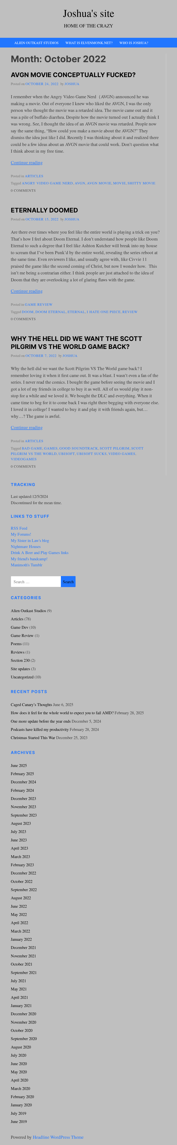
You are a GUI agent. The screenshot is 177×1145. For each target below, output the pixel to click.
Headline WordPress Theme (58, 1137)
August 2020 (21, 1047)
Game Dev (19, 627)
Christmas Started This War (33, 737)
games (51, 448)
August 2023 (21, 823)
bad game (32, 448)
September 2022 (24, 889)
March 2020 (20, 1088)
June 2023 (19, 840)
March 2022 (20, 931)
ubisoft (66, 453)
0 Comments (23, 190)
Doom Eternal (50, 311)
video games (121, 453)
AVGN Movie (99, 183)
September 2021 (24, 972)
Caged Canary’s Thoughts (31, 704)
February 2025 (22, 773)
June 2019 (19, 1121)
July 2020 (18, 1055)
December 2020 (23, 1013)
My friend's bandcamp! (29, 558)
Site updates (20, 668)
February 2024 (22, 790)
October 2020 (21, 1030)
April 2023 (19, 848)
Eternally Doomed (44, 210)
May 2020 (19, 1071)
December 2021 (23, 947)
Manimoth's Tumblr (26, 564)
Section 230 (20, 660)
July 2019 (18, 1113)
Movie (119, 183)
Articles (34, 175)
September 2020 (24, 1038)
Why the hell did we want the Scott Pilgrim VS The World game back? (76, 342)
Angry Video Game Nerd (47, 183)
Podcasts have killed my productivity (40, 729)
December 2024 (23, 781)
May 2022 (19, 914)
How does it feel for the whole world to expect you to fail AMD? (62, 712)
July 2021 (18, 980)
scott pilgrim (115, 448)
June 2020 (19, 1063)
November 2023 (23, 806)
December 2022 (23, 873)
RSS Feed (19, 528)
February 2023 (22, 864)
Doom (28, 311)
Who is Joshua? (133, 42)
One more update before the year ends (41, 721)
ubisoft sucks (92, 453)
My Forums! (21, 534)
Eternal (76, 311)
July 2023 (18, 831)
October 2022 (21, 881)
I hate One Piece (104, 311)
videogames (24, 458)
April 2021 (19, 997)
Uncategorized (22, 676)
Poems (16, 643)
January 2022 (21, 939)
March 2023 (20, 856)
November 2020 (23, 1022)
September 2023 (24, 815)
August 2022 (21, 897)
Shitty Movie (141, 183)
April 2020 (19, 1080)
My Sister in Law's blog (30, 540)
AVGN (80, 183)
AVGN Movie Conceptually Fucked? (73, 75)
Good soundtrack (78, 448)
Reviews (17, 652)
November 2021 (23, 955)
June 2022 (19, 906)
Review (130, 311)
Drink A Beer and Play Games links (39, 552)
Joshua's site (88, 13)
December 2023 (23, 798)
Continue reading (27, 162)
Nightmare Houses (26, 546)
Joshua (72, 83)
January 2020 (21, 1104)
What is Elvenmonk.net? (88, 42)
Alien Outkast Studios (36, 42)
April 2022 (19, 922)
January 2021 (21, 1005)
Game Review (39, 304)
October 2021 (21, 964)
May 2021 (19, 988)
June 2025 (19, 765)
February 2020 (22, 1096)
